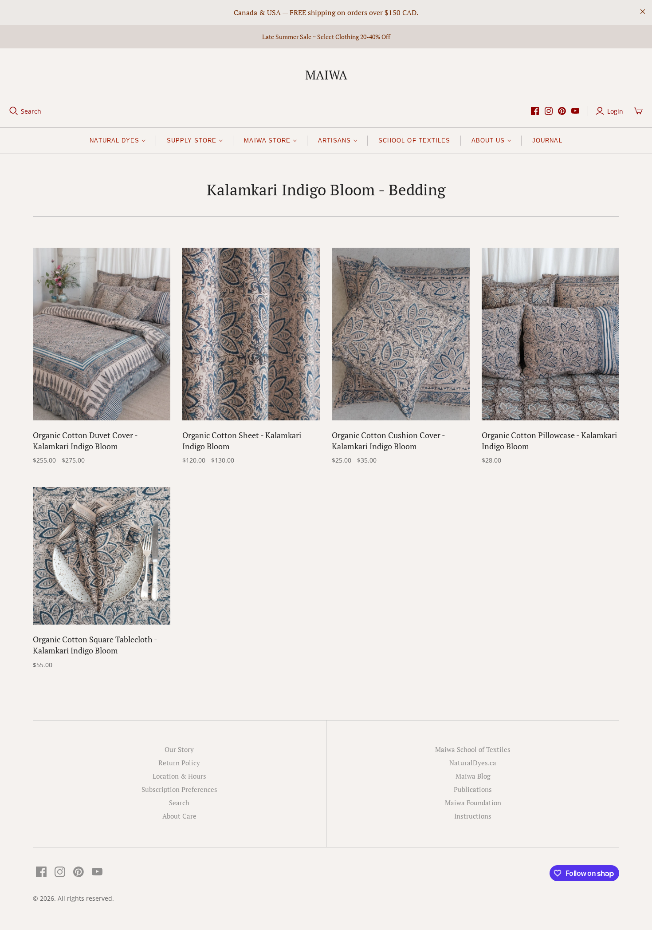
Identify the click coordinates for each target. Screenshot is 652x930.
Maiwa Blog (473, 776)
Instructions (472, 815)
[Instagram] (549, 111)
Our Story (179, 749)
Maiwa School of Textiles (473, 749)
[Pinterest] (562, 111)
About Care (179, 815)
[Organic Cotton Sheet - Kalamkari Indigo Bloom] (251, 334)
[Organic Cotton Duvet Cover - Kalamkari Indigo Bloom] (102, 334)
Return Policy (179, 762)
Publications (473, 789)
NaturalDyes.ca (472, 762)
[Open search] (13, 111)
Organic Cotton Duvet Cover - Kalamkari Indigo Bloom (85, 440)
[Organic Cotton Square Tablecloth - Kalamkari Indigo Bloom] (102, 556)
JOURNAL (547, 140)
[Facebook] (534, 111)
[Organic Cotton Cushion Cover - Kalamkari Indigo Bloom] (401, 334)
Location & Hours (179, 776)
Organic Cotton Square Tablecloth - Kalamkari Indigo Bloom (95, 645)
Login (615, 111)
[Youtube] (575, 111)
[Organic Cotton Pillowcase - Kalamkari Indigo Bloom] (551, 334)
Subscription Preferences (179, 789)
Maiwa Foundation (473, 802)
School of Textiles (414, 140)
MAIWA (326, 75)
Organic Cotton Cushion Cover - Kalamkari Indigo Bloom (388, 440)
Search (31, 111)
